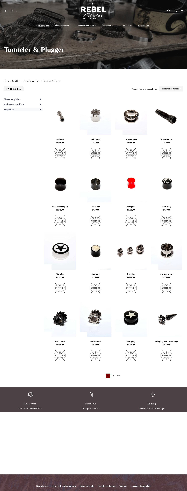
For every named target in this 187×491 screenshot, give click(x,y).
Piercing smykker (32, 81)
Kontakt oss (42, 486)
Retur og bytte (87, 486)
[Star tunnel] (95, 183)
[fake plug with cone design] (166, 318)
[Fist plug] (131, 251)
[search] (168, 11)
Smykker (16, 81)
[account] (175, 11)
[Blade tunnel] (60, 318)
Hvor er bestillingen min (64, 486)
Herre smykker (12, 99)
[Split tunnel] (95, 116)
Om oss (123, 486)
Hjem (6, 81)
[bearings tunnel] (166, 251)
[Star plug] (131, 183)
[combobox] (171, 89)
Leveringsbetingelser (140, 486)
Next (118, 375)
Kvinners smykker (14, 104)
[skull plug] (166, 183)
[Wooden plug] (166, 116)
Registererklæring (107, 486)
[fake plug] (60, 116)
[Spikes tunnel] (131, 116)
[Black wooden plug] (60, 183)
